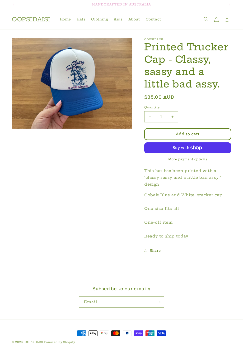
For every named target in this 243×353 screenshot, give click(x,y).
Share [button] (155, 250)
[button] (206, 19)
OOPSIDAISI (34, 342)
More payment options (187, 159)
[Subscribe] (159, 302)
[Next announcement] (229, 4)
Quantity (152, 107)
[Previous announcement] (13, 4)
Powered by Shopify (59, 342)
